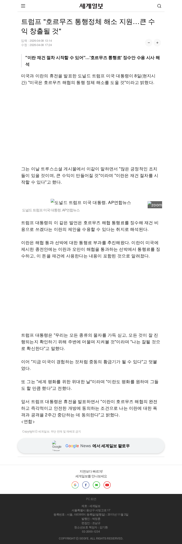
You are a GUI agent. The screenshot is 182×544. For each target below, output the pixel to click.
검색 (159, 6)
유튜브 (107, 484)
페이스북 (85, 484)
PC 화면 (91, 499)
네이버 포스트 (96, 484)
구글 (75, 484)
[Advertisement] (91, 125)
